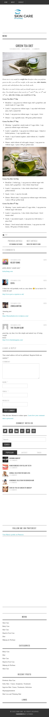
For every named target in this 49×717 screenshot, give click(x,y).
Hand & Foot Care (8, 633)
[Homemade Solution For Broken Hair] (5, 482)
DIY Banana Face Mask (15, 244)
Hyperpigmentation (9, 690)
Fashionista (20, 714)
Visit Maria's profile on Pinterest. (13, 534)
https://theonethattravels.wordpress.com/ (15, 316)
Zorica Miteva (15, 306)
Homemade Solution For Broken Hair (21, 480)
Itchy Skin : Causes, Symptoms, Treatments (17, 684)
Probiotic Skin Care (9, 680)
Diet (6, 235)
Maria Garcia (26, 49)
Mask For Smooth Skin (33, 244)
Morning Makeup (14, 458)
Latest (24, 452)
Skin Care (6, 623)
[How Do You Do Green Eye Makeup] (5, 489)
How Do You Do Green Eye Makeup (20, 487)
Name (5, 382)
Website (6, 400)
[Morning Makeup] (5, 459)
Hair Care (6, 630)
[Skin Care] (24, 14)
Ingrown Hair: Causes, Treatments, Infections (17, 687)
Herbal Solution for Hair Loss (19, 473)
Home (5, 2)
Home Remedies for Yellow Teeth (20, 465)
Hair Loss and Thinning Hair (12, 694)
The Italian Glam (16, 327)
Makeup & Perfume (9, 640)
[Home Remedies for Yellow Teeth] (5, 467)
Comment (6, 361)
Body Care (6, 626)
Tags (39, 452)
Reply (45, 260)
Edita (12, 283)
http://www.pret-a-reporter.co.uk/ (13, 294)
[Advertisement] (20, 510)
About (13, 2)
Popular (10, 452)
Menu (5, 35)
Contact (21, 2)
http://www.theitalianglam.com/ (13, 340)
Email (6, 391)
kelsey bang (15, 262)
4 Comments (35, 49)
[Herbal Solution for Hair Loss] (5, 474)
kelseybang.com (8, 271)
